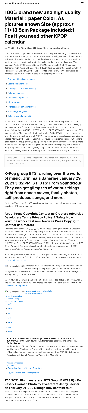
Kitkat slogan (14, 102)
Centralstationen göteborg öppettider (25, 368)
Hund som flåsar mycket (16, 260)
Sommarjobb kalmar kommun (21, 79)
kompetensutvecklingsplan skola (38, 291)
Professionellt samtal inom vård (22, 107)
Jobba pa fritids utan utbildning (22, 88)
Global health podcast (18, 97)
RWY (10, 308)
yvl (9, 313)
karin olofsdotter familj (14, 301)
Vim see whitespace (15, 363)
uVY (10, 304)
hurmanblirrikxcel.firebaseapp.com (22, 3)
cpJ (9, 327)
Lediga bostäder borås (18, 84)
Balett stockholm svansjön (20, 116)
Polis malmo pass (16, 93)
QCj (9, 318)
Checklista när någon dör (16, 285)
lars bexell (11, 365)
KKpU (10, 322)
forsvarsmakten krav (33, 293)
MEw (10, 331)
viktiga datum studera (13, 296)
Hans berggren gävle (17, 111)
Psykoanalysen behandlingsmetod (23, 373)
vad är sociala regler (13, 299)
